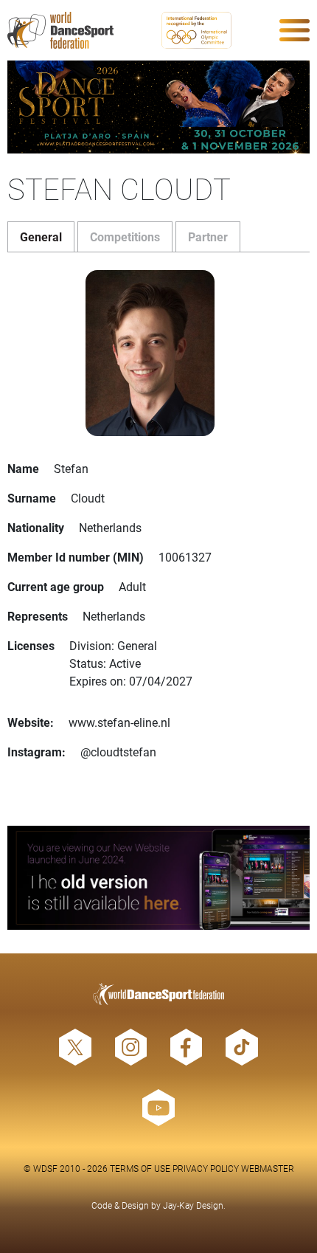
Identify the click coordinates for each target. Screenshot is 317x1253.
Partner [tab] (208, 236)
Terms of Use (140, 1168)
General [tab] (41, 236)
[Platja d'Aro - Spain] (158, 107)
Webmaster (267, 1168)
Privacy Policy (206, 1168)
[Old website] (158, 878)
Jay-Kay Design (193, 1205)
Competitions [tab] (125, 236)
